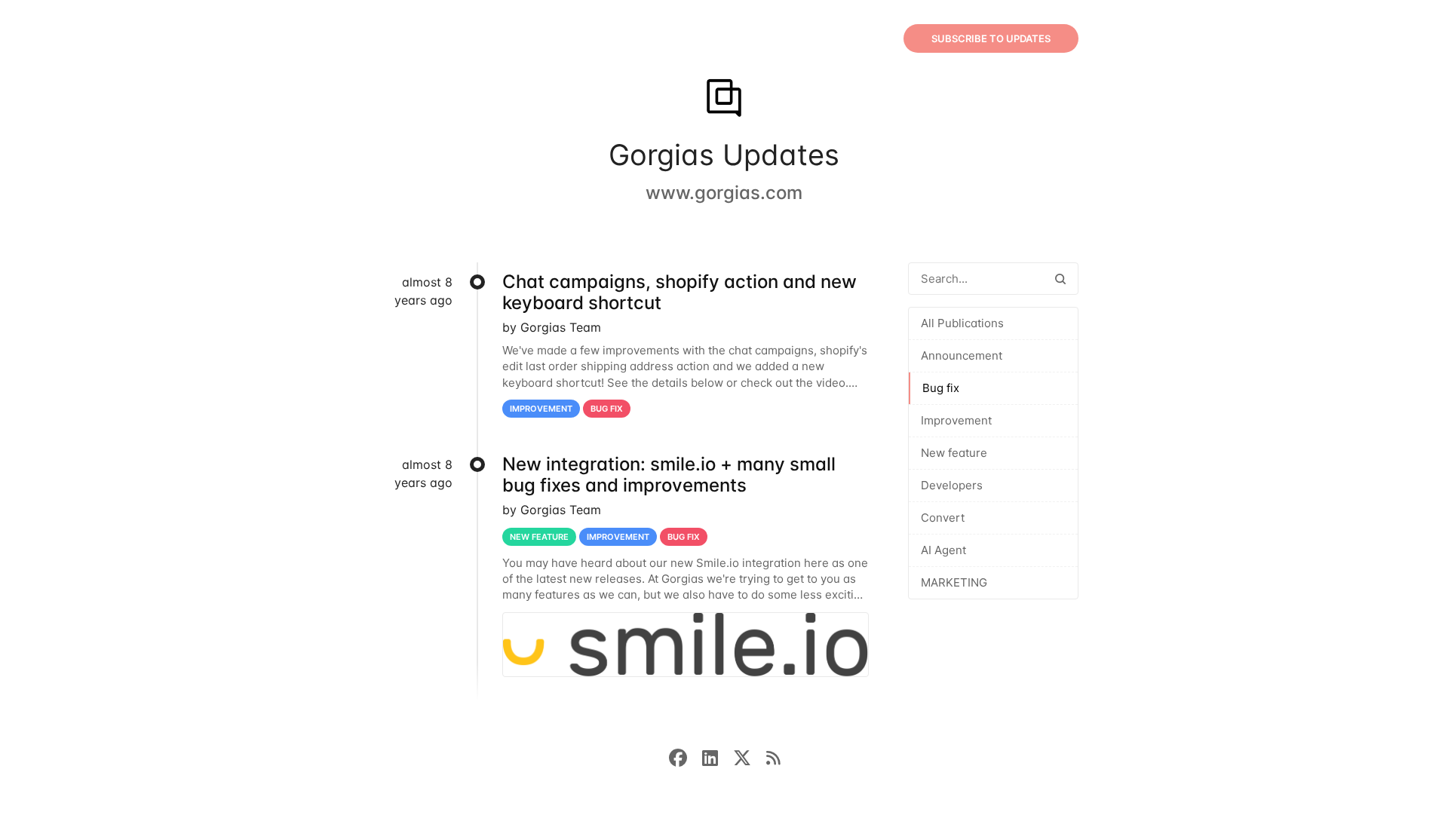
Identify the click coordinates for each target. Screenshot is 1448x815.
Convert (943, 517)
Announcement (961, 355)
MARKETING (954, 582)
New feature (954, 453)
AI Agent (943, 550)
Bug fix (940, 388)
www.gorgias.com (724, 193)
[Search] (1060, 278)
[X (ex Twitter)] (749, 756)
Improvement (956, 420)
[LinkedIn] (717, 756)
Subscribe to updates (991, 38)
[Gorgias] (724, 99)
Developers (952, 485)
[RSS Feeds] (773, 756)
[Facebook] (685, 756)
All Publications (962, 323)
